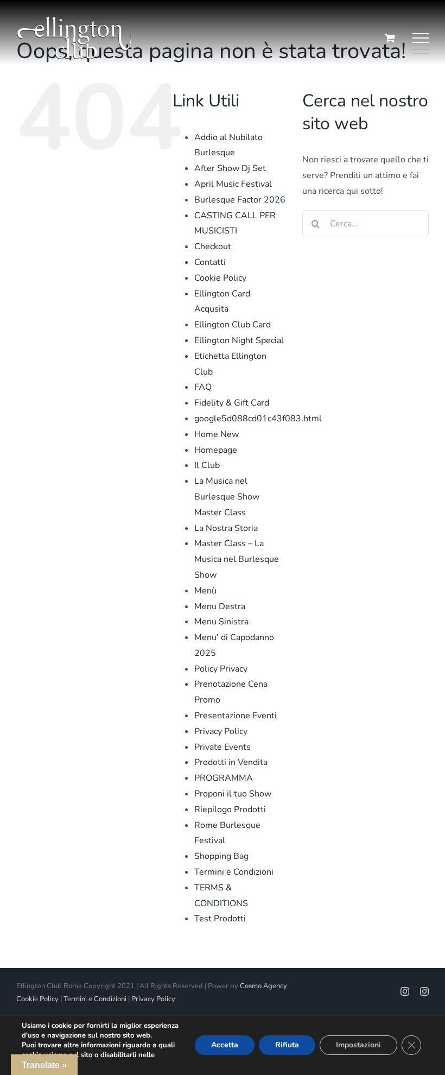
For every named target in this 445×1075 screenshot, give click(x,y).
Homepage (215, 450)
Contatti (210, 262)
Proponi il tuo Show (232, 794)
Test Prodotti (220, 919)
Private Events (222, 747)
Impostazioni (358, 1045)
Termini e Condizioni (234, 872)
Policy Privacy (220, 669)
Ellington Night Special (239, 340)
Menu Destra (219, 606)
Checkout (212, 246)
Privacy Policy (220, 731)
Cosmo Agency (263, 986)
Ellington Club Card (232, 325)
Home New (216, 434)
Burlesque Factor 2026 (239, 200)
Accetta (224, 1045)
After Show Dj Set (230, 168)
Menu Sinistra (221, 622)
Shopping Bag (221, 856)
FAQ (203, 387)
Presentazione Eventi (235, 716)
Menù (205, 591)
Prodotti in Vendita (231, 762)
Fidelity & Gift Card (231, 403)
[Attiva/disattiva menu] (420, 38)
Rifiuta (287, 1045)
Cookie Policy (220, 278)
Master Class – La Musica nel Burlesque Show (236, 559)
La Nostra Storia (226, 528)
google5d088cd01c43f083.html (258, 419)
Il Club (207, 465)
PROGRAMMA (223, 778)
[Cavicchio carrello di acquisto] (390, 37)
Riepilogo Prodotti (230, 809)
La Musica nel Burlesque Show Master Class (226, 496)
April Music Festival (233, 184)
